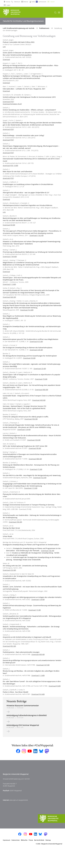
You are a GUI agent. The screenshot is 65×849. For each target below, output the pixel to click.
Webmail (26, 1)
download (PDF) (8, 129)
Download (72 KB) (36, 469)
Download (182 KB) (47, 551)
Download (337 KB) (43, 665)
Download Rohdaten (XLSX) (12, 104)
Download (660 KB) (9, 297)
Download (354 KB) (33, 440)
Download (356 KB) (15, 522)
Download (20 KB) (40, 369)
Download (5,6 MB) (26, 310)
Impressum (6, 840)
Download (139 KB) (24, 429)
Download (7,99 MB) (10, 257)
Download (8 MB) (55, 686)
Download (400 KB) (38, 400)
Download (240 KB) (36, 350)
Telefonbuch (17, 1)
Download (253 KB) (9, 570)
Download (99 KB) (35, 448)
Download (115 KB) (30, 488)
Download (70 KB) (41, 379)
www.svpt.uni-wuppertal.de (18, 800)
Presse (31, 840)
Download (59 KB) (9, 225)
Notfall (33, 1)
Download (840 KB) (41, 390)
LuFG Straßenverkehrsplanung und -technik (19, 28)
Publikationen (44, 28)
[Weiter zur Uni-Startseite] (15, 12)
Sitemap (48, 840)
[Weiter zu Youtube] (30, 751)
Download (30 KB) (29, 358)
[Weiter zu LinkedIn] (35, 751)
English (8, 5)
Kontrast (8, 1)
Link (4, 47)
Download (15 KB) (34, 610)
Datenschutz (16, 840)
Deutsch (53, 1)
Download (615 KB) (36, 341)
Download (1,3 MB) (38, 675)
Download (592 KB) (31, 419)
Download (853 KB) (9, 646)
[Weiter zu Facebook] (18, 751)
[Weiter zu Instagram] (24, 751)
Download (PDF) (8, 102)
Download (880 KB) (35, 459)
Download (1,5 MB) (9, 284)
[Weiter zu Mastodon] (47, 751)
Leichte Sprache (42, 1)
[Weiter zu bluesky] (41, 751)
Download (6, 59)
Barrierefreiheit (39, 840)
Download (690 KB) (38, 654)
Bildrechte (24, 840)
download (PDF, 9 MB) (10, 166)
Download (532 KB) (39, 478)
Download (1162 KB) (37, 235)
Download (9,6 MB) (38, 694)
